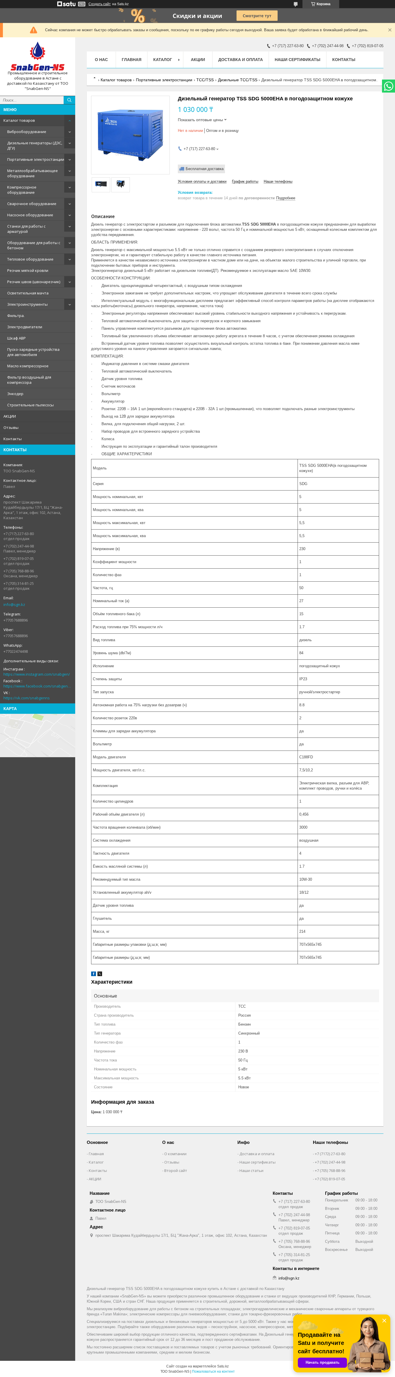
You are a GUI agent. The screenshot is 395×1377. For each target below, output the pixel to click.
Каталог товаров (19, 120)
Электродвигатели (24, 326)
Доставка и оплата (240, 59)
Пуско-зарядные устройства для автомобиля (33, 352)
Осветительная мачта (28, 293)
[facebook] (93, 975)
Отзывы (11, 427)
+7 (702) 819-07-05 (330, 1178)
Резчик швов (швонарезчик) (33, 281)
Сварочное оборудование (31, 203)
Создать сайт (99, 4)
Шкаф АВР (16, 338)
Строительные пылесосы (30, 405)
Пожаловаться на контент (213, 1371)
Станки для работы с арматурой (26, 229)
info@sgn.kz (14, 604)
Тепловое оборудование (30, 259)
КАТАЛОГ (162, 59)
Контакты (12, 438)
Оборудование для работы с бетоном (33, 245)
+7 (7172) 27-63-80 (330, 1153)
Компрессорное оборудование (21, 190)
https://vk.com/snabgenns (26, 698)
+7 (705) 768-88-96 (330, 1170)
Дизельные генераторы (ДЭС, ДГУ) (34, 145)
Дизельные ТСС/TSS (237, 80)
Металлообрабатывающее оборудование (32, 173)
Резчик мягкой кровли (27, 270)
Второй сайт (175, 1170)
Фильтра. (16, 315)
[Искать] (69, 100)
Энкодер (15, 393)
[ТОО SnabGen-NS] (37, 56)
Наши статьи (251, 1170)
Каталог (96, 1162)
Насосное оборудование (30, 214)
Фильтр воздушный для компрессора (29, 380)
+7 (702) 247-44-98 (330, 1162)
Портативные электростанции (35, 159)
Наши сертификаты (297, 59)
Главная (131, 59)
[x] (99, 975)
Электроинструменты (27, 304)
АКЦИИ (9, 416)
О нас (101, 59)
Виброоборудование (26, 131)
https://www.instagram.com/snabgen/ (36, 674)
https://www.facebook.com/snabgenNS (37, 686)
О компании (175, 1153)
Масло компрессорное (28, 365)
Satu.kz (223, 1366)
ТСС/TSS (205, 80)
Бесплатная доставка (205, 169)
